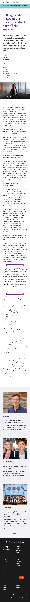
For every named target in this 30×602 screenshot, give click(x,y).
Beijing (17, 559)
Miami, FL (18, 552)
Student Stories (8, 507)
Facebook (4, 587)
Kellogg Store (5, 563)
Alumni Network (6, 77)
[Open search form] (23, 2)
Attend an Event (6, 580)
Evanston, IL (18, 550)
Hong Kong (18, 561)
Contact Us (5, 559)
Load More (15, 533)
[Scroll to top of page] (27, 594)
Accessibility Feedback (17, 597)
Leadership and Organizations (10, 73)
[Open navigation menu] (26, 2)
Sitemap (23, 597)
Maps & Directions (6, 561)
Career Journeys (6, 69)
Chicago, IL (18, 548)
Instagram (4, 589)
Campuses (18, 546)
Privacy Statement (8, 597)
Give (21, 577)
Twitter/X (18, 585)
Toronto (17, 563)
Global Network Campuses (21, 557)
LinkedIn (4, 585)
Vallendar (18, 565)
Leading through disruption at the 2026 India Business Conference (14, 514)
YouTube (18, 587)
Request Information (7, 577)
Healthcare (5, 71)
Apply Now (5, 573)
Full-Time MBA (6, 75)
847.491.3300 (5, 554)
